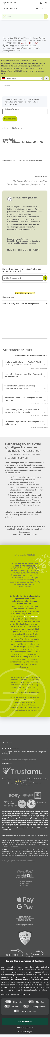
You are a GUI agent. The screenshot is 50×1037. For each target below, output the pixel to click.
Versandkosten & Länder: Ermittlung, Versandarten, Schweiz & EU (19, 387)
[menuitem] (10, 8)
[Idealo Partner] (22, 804)
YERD (4, 840)
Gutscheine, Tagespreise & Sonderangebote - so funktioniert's (24, 422)
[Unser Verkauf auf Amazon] (28, 795)
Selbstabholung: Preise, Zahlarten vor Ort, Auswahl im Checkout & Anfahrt (21, 410)
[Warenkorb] (45, 2)
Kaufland (34, 616)
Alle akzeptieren (25, 1021)
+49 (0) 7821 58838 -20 (25, 534)
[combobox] (22, 78)
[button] (41, 2)
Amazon (27, 616)
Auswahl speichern (25, 1027)
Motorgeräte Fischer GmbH (17, 842)
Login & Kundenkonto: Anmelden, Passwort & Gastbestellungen (23, 375)
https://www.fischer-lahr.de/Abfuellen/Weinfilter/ (22, 161)
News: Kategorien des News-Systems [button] (20, 303)
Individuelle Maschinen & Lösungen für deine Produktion (23, 399)
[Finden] (46, 16)
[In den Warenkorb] (45, 278)
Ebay (36, 614)
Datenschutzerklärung (10, 994)
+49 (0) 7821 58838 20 (11, 43)
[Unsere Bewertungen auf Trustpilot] (41, 804)
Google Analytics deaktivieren (11, 752)
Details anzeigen (25, 1031)
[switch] (8, 1001)
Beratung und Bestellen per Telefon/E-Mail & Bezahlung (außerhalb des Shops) (22, 363)
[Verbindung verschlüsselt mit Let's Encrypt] (25, 938)
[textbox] (21, 78)
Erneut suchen (10, 119)
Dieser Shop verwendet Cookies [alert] (24, 961)
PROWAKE (13, 840)
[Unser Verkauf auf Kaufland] (37, 795)
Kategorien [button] (8, 297)
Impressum (25, 994)
